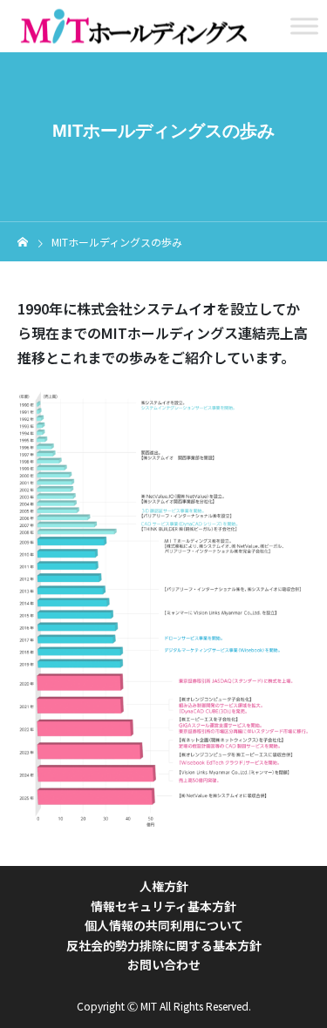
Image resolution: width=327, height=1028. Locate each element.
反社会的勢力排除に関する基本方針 (164, 945)
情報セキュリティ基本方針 (163, 906)
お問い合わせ (164, 964)
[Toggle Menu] (304, 25)
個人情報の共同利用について (164, 925)
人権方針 (164, 886)
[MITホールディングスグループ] (133, 26)
